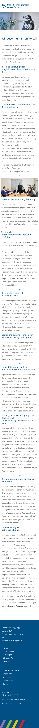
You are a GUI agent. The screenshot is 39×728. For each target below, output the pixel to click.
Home (5, 648)
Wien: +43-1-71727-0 (10, 695)
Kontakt (6, 684)
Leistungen (7, 654)
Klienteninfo (8, 658)
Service (6, 661)
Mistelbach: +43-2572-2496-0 (13, 699)
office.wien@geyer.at (15, 606)
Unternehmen (8, 651)
